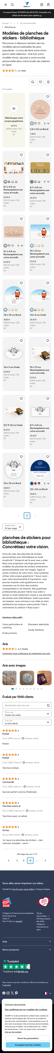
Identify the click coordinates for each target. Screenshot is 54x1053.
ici (41, 15)
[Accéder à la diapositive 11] (30, 689)
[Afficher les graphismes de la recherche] (32, 82)
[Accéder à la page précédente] (8, 860)
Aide (4, 941)
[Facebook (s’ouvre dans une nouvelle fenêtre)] (3, 993)
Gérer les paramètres (28, 1038)
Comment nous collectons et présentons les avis (26, 653)
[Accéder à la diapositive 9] (27, 689)
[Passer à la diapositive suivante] (50, 678)
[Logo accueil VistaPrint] (27, 5)
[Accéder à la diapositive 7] (23, 689)
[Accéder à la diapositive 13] (34, 689)
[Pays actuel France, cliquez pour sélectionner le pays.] (48, 993)
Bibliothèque (10, 27)
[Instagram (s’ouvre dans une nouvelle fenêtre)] (8, 993)
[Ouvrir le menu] (5, 4)
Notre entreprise (10, 949)
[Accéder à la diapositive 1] (12, 689)
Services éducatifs (28, 23)
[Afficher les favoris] (40, 82)
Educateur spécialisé (38, 624)
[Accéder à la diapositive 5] (20, 689)
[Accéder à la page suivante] (45, 860)
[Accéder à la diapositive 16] (41, 689)
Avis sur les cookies (13, 1032)
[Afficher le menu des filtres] (48, 82)
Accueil (5, 23)
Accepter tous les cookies (28, 1045)
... (14, 23)
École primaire (9, 633)
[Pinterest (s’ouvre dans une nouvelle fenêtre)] (16, 993)
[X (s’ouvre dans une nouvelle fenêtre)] (12, 993)
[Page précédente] (18, 515)
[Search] (48, 705)
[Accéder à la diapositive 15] (38, 689)
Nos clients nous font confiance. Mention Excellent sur (25, 983)
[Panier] (48, 4)
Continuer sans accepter (15, 1004)
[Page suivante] (35, 515)
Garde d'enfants (36, 630)
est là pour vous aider (23, 889)
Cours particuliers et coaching (12, 626)
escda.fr (19, 921)
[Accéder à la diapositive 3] (16, 689)
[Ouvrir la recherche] (12, 4)
